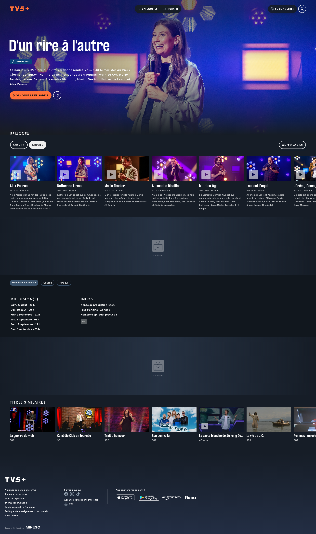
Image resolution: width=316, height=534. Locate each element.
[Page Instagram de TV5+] (72, 494)
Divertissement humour (24, 282)
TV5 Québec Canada (16, 502)
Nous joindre (12, 515)
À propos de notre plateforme (20, 490)
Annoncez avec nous (16, 494)
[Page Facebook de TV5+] (66, 494)
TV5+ (72, 504)
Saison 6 (19, 144)
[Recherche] (302, 9)
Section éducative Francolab (20, 507)
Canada (47, 282)
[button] (147, 9)
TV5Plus (19, 8)
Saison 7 (37, 144)
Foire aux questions (15, 498)
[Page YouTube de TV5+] (78, 494)
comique (63, 282)
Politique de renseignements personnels (26, 511)
